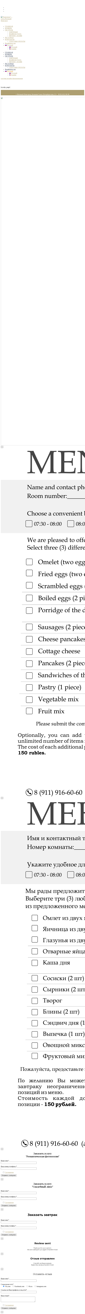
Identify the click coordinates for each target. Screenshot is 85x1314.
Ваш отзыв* (5, 1296)
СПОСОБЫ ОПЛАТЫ (17, 41)
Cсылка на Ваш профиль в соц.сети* (14, 1290)
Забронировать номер (13, 11)
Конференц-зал (10, 43)
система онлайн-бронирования (12, 78)
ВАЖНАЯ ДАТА (15, 34)
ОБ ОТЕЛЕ (9, 30)
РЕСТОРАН (9, 37)
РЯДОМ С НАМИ (15, 36)
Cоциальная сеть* (7, 1284)
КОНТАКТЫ (9, 39)
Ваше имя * (5, 1161)
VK (42, 91)
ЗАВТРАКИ (13, 32)
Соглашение (9, 1172)
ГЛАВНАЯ (9, 26)
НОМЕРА (8, 28)
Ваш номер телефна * (8, 1226)
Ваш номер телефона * (9, 1166)
